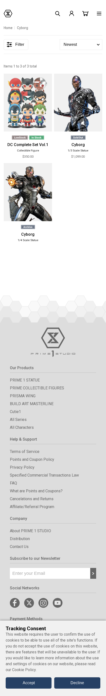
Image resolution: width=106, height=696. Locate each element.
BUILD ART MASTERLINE (31, 403)
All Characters (22, 427)
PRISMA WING (22, 396)
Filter (19, 44)
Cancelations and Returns (31, 499)
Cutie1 (15, 411)
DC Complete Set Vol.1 (27, 144)
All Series (18, 419)
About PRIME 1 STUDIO (30, 531)
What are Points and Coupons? (36, 491)
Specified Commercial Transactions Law (44, 475)
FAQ (13, 483)
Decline (77, 682)
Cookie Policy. (24, 669)
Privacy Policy (22, 467)
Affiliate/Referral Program (32, 506)
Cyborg (78, 144)
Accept (29, 682)
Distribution (20, 538)
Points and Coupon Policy (32, 459)
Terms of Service (24, 451)
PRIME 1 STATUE (25, 380)
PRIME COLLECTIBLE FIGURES (37, 388)
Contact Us (19, 546)
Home (8, 28)
